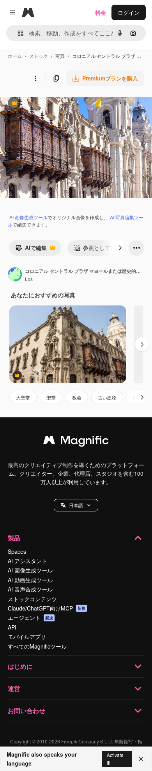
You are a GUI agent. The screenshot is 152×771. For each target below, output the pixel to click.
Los (29, 279)
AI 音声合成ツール (30, 589)
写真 (60, 55)
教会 (76, 397)
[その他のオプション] (35, 78)
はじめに (20, 666)
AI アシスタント (27, 561)
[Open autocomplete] (17, 33)
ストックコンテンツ (32, 599)
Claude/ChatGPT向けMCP (46, 608)
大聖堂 (23, 397)
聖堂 (51, 397)
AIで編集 (31, 249)
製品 (14, 537)
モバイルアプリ (27, 636)
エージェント (30, 617)
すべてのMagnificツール (37, 646)
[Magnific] (76, 442)
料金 (100, 12)
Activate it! (115, 759)
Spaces (17, 551)
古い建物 (107, 397)
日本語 (76, 505)
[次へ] (120, 248)
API (12, 627)
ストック (38, 55)
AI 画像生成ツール (28, 217)
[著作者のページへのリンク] (15, 275)
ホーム (15, 55)
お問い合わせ (26, 710)
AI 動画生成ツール (30, 580)
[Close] (141, 759)
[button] (76, 505)
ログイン (129, 12)
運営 (14, 688)
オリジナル (53, 104)
